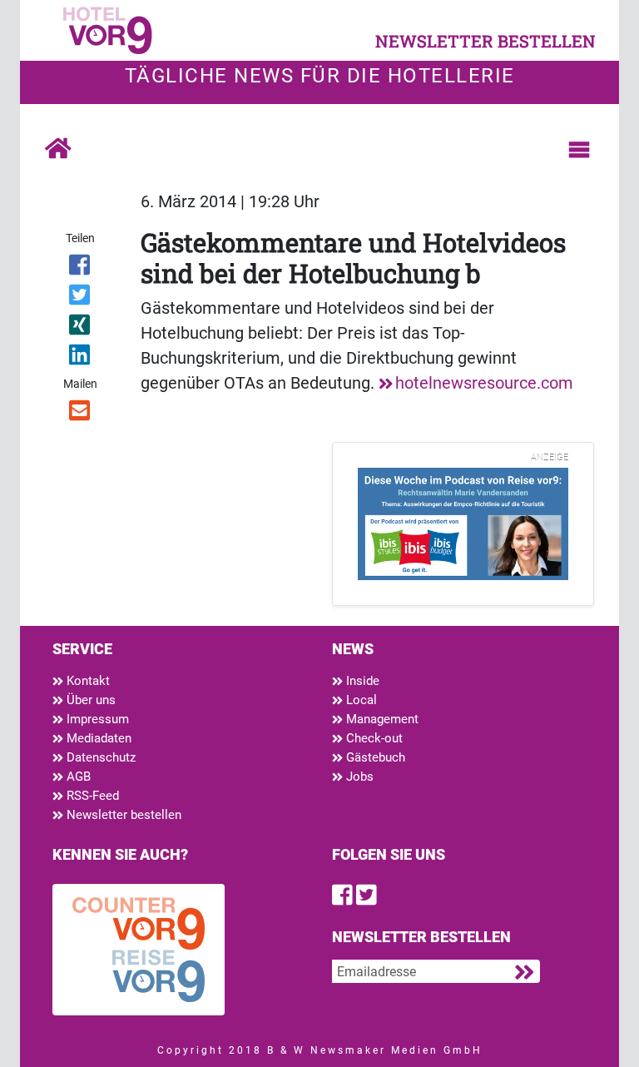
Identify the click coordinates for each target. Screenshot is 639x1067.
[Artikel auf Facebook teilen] (80, 268)
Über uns (89, 699)
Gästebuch (374, 757)
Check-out (373, 738)
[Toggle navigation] (579, 150)
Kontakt (86, 680)
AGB (77, 776)
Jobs (358, 776)
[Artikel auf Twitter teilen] (80, 298)
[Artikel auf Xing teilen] (80, 328)
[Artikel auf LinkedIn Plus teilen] (80, 358)
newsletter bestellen (485, 41)
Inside (361, 680)
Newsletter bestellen (122, 814)
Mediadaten (97, 738)
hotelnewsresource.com (484, 383)
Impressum (96, 719)
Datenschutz (99, 757)
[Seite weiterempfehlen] (80, 414)
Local (360, 699)
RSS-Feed (91, 795)
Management (381, 719)
